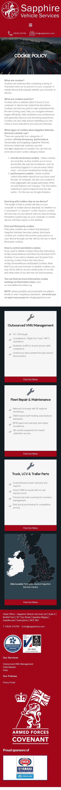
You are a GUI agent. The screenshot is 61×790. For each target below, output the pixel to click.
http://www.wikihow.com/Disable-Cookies (27, 263)
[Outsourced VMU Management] (30, 317)
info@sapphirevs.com (40, 297)
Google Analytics (42, 192)
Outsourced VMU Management (30, 325)
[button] (30, 25)
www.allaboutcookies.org (19, 285)
